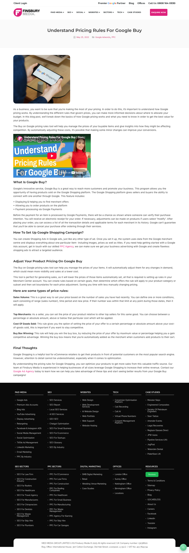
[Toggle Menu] (183, 547)
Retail (84, 479)
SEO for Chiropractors (27, 504)
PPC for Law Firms (58, 479)
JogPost (151, 444)
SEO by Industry (57, 447)
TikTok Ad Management (27, 442)
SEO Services (56, 400)
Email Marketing (24, 452)
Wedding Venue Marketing (94, 484)
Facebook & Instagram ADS (29, 428)
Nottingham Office (123, 484)
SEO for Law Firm (25, 474)
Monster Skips (153, 400)
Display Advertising (25, 419)
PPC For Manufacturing (60, 504)
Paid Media (56, 12)
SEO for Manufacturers (27, 500)
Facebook (151, 514)
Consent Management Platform (125, 422)
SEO (69, 12)
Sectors (107, 12)
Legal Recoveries (155, 425)
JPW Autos (152, 435)
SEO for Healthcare (26, 490)
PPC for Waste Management (56, 510)
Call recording (121, 407)
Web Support (88, 421)
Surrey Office (120, 479)
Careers (151, 509)
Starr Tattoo (152, 416)
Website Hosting (89, 425)
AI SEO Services (57, 414)
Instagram (152, 528)
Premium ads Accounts (27, 405)
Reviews (152, 474)
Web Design (87, 400)
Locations (119, 493)
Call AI (118, 411)
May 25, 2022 (83, 37)
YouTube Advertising (26, 414)
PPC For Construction (59, 484)
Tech (119, 12)
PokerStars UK (154, 454)
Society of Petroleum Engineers (157, 410)
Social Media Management (29, 433)
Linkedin (151, 518)
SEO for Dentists (24, 509)
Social (79, 12)
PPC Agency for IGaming (61, 516)
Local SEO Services (58, 409)
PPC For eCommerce (59, 474)
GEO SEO (54, 419)
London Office (121, 474)
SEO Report (55, 405)
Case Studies (134, 12)
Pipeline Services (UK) (157, 440)
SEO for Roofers (24, 486)
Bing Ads (21, 409)
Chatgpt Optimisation (59, 424)
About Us (151, 504)
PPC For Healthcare (58, 495)
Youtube (151, 523)
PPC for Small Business (60, 500)
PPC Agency (66, 246)
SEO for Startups (57, 438)
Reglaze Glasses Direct (157, 430)
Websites (93, 12)
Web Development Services (90, 406)
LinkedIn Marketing (25, 447)
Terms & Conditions (156, 481)
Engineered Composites (158, 405)
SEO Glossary (56, 442)
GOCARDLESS (153, 499)
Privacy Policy (153, 490)
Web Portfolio (88, 416)
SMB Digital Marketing (92, 474)
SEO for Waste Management (24, 515)
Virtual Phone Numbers (125, 416)
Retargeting (22, 424)
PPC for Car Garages (59, 525)
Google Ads (22, 400)
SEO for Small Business (60, 428)
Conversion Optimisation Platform (126, 401)
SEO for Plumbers (25, 525)
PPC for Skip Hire (57, 521)
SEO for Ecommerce (59, 433)
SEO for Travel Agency (27, 495)
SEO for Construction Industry (26, 480)
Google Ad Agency (23, 371)
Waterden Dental (155, 449)
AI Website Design (90, 411)
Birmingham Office (123, 488)
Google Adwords (102, 37)
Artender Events (154, 421)
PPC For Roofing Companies (57, 489)
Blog (149, 495)
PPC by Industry (24, 457)
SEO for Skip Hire (25, 521)
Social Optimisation (25, 438)
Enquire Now (158, 12)
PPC (114, 37)
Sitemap (151, 485)
